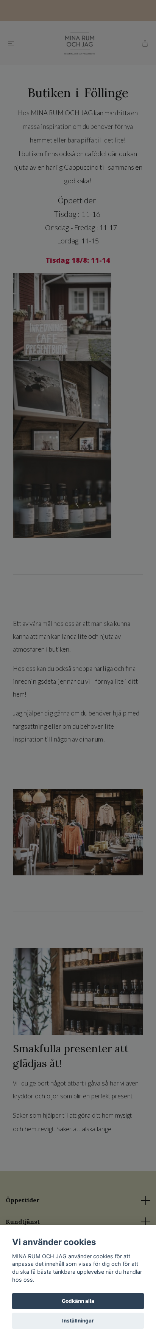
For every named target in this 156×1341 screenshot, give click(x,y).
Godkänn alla (78, 1301)
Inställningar (78, 1321)
